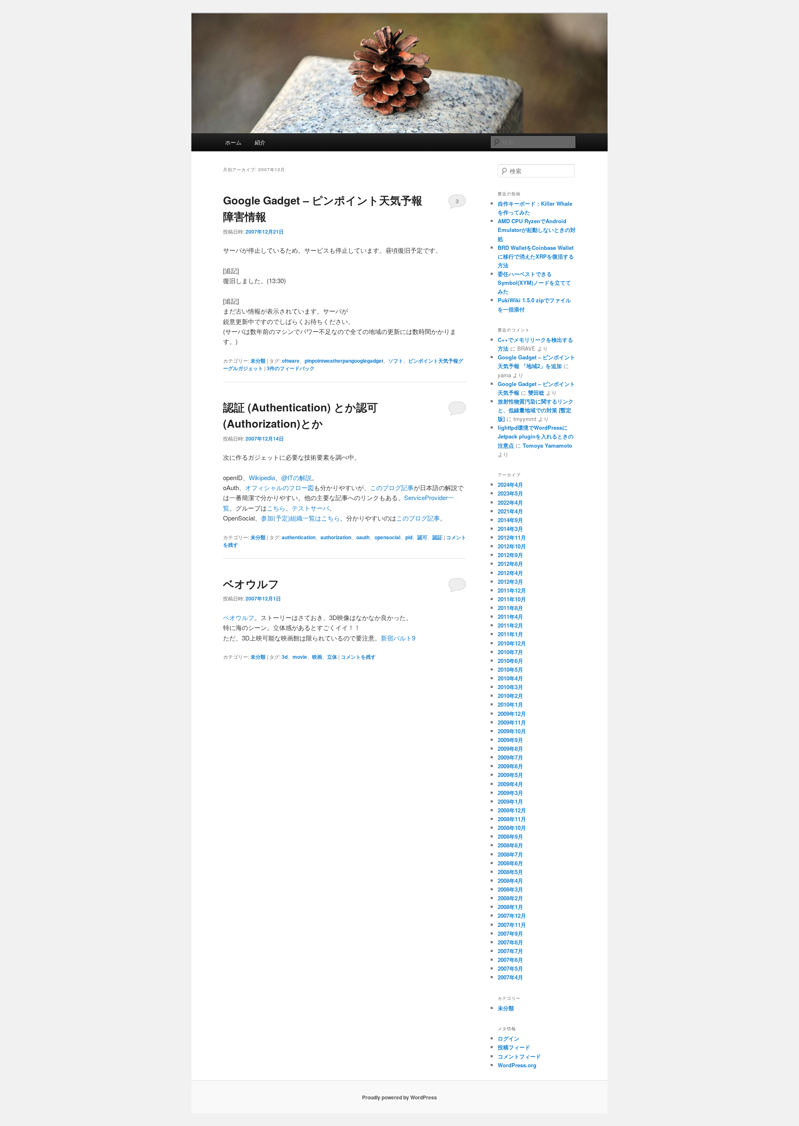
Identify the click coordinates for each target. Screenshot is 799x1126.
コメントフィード (519, 1056)
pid (408, 537)
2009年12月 (512, 713)
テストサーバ (310, 507)
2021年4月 (510, 511)
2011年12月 (512, 590)
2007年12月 (512, 915)
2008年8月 (510, 845)
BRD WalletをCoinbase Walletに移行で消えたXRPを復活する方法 (536, 256)
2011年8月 (510, 608)
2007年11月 (512, 925)
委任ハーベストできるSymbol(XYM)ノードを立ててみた (534, 282)
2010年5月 (510, 669)
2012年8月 (510, 564)
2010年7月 (510, 652)
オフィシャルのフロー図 (279, 487)
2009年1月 (510, 801)
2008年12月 (512, 810)
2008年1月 (510, 907)
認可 (422, 537)
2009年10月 (512, 731)
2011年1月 (510, 634)
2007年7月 (510, 951)
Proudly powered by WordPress (399, 1097)
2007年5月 (510, 968)
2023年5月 (510, 493)
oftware (291, 360)
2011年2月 (510, 625)
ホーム (233, 142)
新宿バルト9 (398, 637)
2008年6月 (510, 863)
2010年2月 (510, 696)
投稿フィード (514, 1047)
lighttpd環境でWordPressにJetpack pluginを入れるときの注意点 (535, 436)
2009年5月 (510, 775)
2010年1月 (510, 704)
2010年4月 (510, 678)
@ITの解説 (296, 477)
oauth (363, 537)
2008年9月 (510, 836)
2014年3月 (510, 529)
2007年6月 (510, 960)
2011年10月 (512, 599)
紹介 (260, 142)
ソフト (395, 360)
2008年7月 (510, 854)
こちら (276, 507)
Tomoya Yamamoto (547, 445)
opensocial (387, 537)
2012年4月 (510, 573)
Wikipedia (262, 477)
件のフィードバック (291, 368)
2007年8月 (510, 942)
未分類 (258, 360)
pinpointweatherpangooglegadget (344, 360)
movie (300, 656)
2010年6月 (510, 661)
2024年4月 (510, 484)
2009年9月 (510, 740)
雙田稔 (536, 392)
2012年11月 (512, 537)
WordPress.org (517, 1065)
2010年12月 (512, 643)
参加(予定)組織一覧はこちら (300, 517)
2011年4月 (510, 616)
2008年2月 (510, 898)
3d (285, 656)
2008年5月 (510, 872)
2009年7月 (510, 757)
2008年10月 (512, 828)
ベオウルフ (251, 583)
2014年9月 (510, 520)
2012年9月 (510, 555)
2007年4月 (510, 977)
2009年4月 (510, 784)
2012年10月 (512, 546)
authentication (298, 537)
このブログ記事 (392, 487)
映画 (317, 656)
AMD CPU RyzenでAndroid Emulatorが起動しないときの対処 (537, 229)
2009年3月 (510, 793)
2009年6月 (510, 766)
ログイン (508, 1038)
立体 (332, 656)
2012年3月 (510, 581)
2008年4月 (510, 880)
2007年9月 (510, 933)
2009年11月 (512, 722)
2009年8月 (510, 748)
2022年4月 (510, 502)
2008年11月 (512, 819)
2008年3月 (510, 889)
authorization (335, 537)
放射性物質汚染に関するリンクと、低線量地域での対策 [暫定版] (535, 410)
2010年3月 (510, 687)
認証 (437, 537)
